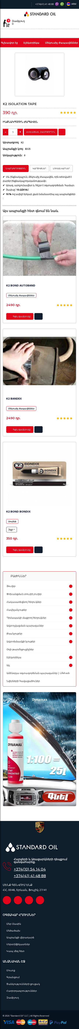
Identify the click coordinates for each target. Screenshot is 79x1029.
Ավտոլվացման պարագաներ (25, 625)
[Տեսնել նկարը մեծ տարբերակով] (39, 74)
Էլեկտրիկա (14, 657)
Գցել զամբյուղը (21, 316)
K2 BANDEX (14, 398)
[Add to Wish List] (59, 57)
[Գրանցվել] (74, 34)
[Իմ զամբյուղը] (60, 33)
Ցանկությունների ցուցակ (23, 984)
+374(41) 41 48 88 (44, 4)
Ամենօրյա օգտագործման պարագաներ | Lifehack (38, 673)
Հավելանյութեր (17, 609)
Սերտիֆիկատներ (18, 944)
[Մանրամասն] (38, 317)
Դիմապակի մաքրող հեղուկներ (26, 617)
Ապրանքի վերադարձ (20, 937)
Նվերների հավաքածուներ (23, 681)
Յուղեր (11, 586)
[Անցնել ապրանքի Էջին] (39, 248)
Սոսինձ (12, 521)
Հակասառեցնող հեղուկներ (24, 602)
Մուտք (10, 970)
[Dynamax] (39, 805)
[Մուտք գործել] (67, 33)
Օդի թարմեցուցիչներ (20, 649)
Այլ (8, 665)
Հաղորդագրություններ (21, 990)
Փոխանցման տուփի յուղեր (24, 594)
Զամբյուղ (12, 997)
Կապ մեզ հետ (15, 951)
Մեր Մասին (13, 923)
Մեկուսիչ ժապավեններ (21, 295)
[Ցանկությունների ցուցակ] (53, 33)
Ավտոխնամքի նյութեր (21, 641)
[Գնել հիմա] (61, 132)
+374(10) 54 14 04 (30, 869)
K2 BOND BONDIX (18, 511)
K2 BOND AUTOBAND (20, 285)
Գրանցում (12, 977)
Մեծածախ (13, 930)
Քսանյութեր (14, 633)
